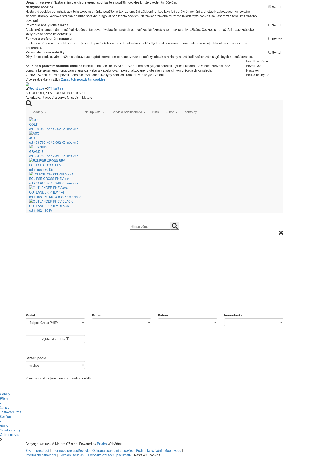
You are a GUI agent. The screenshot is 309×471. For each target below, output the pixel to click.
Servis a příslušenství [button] (127, 112)
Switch (277, 7)
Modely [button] (38, 112)
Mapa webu (172, 450)
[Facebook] (224, 443)
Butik (155, 112)
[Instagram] (228, 443)
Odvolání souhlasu (72, 455)
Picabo (102, 443)
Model (30, 315)
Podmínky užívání (149, 450)
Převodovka (233, 315)
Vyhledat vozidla (54, 339)
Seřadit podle (36, 358)
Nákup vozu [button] (93, 112)
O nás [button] (170, 112)
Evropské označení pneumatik (109, 455)
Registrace (36, 88)
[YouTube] (226, 443)
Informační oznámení (41, 455)
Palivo (96, 315)
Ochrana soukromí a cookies (112, 450)
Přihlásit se (55, 88)
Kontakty (190, 112)
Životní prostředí (38, 450)
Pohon (163, 315)
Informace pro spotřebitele (71, 450)
